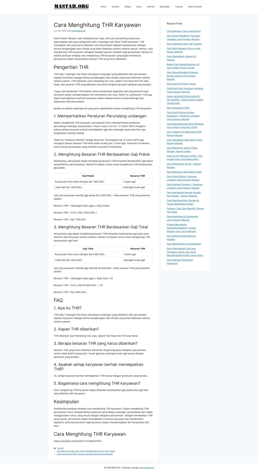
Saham (128, 6)
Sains (139, 6)
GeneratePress (147, 467)
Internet (151, 6)
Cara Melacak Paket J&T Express (184, 44)
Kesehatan (165, 6)
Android (115, 6)
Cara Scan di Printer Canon (181, 83)
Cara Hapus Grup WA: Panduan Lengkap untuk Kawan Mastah (85, 454)
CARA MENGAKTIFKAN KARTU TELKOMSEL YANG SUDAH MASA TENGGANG (185, 100)
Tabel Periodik (195, 6)
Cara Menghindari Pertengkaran (184, 244)
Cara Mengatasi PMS (178, 108)
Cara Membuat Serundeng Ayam (184, 172)
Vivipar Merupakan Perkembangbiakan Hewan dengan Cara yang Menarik (181, 228)
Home (103, 6)
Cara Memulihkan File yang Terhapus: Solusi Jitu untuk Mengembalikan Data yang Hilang (185, 252)
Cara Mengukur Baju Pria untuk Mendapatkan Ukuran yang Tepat (86, 451)
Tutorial (178, 6)
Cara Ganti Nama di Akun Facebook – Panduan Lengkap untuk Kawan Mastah (183, 116)
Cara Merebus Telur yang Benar (184, 31)
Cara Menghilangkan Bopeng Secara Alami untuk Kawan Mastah (182, 76)
